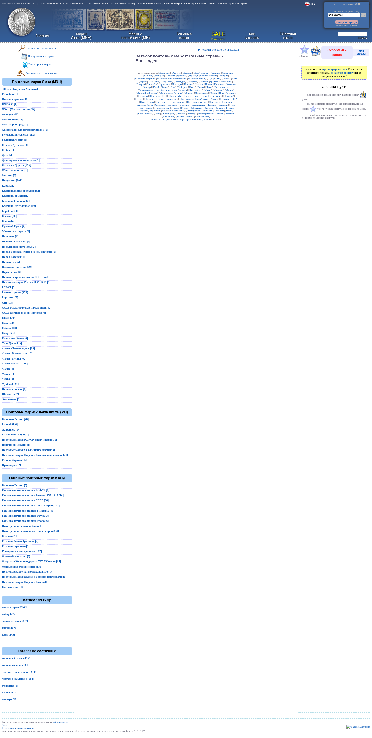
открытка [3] (10, 685)
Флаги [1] (8, 373)
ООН (164, 96)
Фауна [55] (9, 368)
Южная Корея (202, 116)
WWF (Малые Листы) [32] (18, 109)
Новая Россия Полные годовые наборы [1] (29, 251)
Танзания (223, 104)
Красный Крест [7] (13, 226)
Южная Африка (185, 116)
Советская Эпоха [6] (15, 338)
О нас (5, 725)
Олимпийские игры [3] (16, 556)
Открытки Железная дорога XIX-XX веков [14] (31, 561)
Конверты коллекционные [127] (22, 551)
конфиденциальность (346, 25)
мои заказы (361, 52)
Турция (175, 108)
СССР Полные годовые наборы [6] (24, 312)
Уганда (184, 108)
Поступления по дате (40, 56)
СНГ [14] (7, 302)
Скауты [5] (9, 322)
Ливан (192, 87)
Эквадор (191, 113)
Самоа (150, 102)
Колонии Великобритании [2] (20, 541)
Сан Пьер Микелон (197, 102)
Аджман (187, 72)
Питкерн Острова (154, 99)
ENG (312, 4)
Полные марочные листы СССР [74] (25, 277)
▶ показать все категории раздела (218, 49)
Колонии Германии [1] (15, 546)
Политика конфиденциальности (18, 728)
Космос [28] (9, 216)
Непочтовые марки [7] (16, 241)
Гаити (217, 78)
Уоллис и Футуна (225, 108)
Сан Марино (178, 102)
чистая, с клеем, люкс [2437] (19, 671)
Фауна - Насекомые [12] (17, 353)
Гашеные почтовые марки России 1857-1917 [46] (33, 495)
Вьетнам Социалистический (171, 78)
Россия (214, 99)
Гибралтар (166, 81)
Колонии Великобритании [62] (21, 190)
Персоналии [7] (11, 272)
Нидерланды (201, 93)
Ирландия (165, 84)
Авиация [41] (10, 114)
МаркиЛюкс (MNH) (81, 36)
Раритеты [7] (10, 297)
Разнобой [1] (10, 94)
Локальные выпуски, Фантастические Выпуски (163, 90)
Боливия (170, 75)
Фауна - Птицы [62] (14, 358)
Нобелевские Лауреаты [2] (19, 246)
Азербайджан (201, 72)
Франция (155, 110)
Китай (156, 87)
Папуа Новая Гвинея (211, 96)
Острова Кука (191, 96)
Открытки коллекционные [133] (22, 566)
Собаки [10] (9, 328)
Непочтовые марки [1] (16, 444)
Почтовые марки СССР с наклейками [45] (28, 449)
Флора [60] (9, 378)
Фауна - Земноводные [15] (18, 348)
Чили (157, 113)
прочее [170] (9, 627)
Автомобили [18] (12, 119)
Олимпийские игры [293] (17, 267)
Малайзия (218, 90)
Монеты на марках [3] (16, 231)
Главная (42, 36)
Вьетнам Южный (196, 78)
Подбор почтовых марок (40, 47)
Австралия (164, 72)
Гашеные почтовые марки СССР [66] (25, 500)
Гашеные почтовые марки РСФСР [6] (25, 490)
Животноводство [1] (15, 170)
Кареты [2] (9, 185)
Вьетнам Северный (145, 78)
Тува (140, 108)
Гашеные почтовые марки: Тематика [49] (28, 510)
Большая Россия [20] (15, 419)
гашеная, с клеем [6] (15, 665)
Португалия (172, 99)
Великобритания (208, 75)
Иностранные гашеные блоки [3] (22, 526)
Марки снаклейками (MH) (135, 36)
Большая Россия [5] (14, 485)
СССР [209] (9, 318)
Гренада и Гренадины (221, 81)
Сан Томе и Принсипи (220, 102)
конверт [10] (9, 699)
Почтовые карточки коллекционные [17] (27, 571)
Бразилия (181, 75)
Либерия (182, 87)
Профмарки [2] (11, 465)
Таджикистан (198, 104)
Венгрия (223, 75)
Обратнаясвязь (287, 36)
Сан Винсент (162, 102)
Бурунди (193, 75)
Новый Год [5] (11, 262)
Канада (147, 87)
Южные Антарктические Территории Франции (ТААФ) (181, 119)
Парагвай (229, 96)
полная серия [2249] (14, 607)
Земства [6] (9, 175)
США (234, 99)
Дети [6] (7, 155)
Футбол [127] (10, 384)
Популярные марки (39, 64)
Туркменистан (161, 108)
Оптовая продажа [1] (15, 99)
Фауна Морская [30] (15, 363)
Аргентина (227, 72)
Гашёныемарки (184, 36)
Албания (215, 72)
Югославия (168, 116)
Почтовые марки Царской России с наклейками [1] (34, 576)
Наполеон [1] (10, 236)
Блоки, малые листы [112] (18, 134)
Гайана (226, 78)
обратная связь (60, 722)
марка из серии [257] (15, 620)
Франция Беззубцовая (173, 110)
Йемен (208, 84)
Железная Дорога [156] (16, 165)
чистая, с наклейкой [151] (18, 678)
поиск (362, 38)
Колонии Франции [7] (15, 434)
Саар (142, 102)
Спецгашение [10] (13, 586)
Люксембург (195, 90)
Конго (165, 87)
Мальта (229, 90)
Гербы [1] (8, 149)
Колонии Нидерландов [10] (19, 205)
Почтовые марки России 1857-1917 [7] (26, 282)
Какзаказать (252, 36)
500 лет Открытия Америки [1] (21, 89)
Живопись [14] (11, 429)
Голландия (180, 81)
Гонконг (204, 81)
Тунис (149, 108)
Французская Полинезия (199, 110)
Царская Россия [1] (14, 389)
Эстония (229, 113)
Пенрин (139, 99)
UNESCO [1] (9, 104)
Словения (184, 104)
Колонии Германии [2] (15, 195)
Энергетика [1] (11, 399)
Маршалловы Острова (171, 93)
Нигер (213, 93)
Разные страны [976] (15, 292)
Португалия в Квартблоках (194, 99)
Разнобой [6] (10, 424)
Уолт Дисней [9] (12, 343)
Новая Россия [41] (13, 256)
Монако (189, 93)
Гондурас (192, 81)
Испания (188, 84)
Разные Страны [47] (14, 460)
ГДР (210, 78)
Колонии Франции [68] (16, 200)
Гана (234, 78)
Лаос (172, 87)
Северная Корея (145, 104)
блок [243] (8, 634)
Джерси (141, 84)
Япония (216, 119)
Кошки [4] (8, 221)
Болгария (159, 75)
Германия (154, 81)
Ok (363, 15)
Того (232, 104)
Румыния (224, 99)
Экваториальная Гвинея (210, 113)
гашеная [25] (10, 692)
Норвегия (143, 96)
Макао (208, 90)
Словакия (172, 104)
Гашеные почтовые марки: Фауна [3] (25, 515)
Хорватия (219, 110)
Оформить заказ (337, 52)
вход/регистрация (346, 22)
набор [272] (9, 614)
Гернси (143, 81)
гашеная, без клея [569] (16, 658)
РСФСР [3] (9, 287)
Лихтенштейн (222, 87)
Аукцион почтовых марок (41, 72)
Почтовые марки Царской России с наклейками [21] (35, 455)
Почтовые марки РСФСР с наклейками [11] (29, 439)
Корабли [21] (10, 211)
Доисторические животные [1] (21, 160)
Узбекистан (196, 108)
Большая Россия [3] (14, 139)
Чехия (229, 110)
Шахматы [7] (10, 394)
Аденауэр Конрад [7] (15, 124)
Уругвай (144, 110)
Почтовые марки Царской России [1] (25, 582)
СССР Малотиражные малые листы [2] (26, 307)
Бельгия (148, 75)
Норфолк (155, 96)
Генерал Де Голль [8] (15, 145)
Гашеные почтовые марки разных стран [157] (31, 505)
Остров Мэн (175, 96)
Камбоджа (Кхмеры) (225, 84)
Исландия (177, 84)
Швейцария (168, 113)
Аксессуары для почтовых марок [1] (25, 129)
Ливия (201, 87)
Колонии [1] (9, 536)
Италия (199, 84)
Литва (209, 87)
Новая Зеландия (227, 93)
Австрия (176, 72)
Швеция (181, 113)
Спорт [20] (8, 333)
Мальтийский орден (147, 93)
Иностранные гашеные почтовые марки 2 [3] (30, 531)
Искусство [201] (12, 180)
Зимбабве (152, 84)
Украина (209, 108)
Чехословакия (145, 113)
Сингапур (160, 104)
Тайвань (212, 104)
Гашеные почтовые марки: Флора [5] (25, 520)
